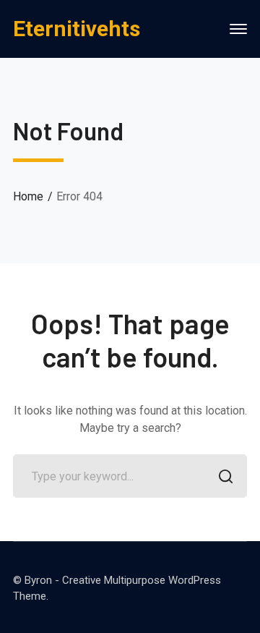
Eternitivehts (76, 28)
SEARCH (225, 476)
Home (28, 196)
